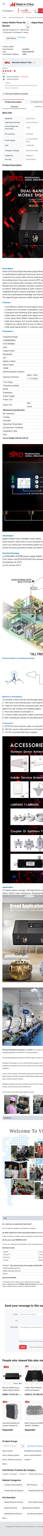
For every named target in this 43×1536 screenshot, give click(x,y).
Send (23, 1347)
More (4, 1518)
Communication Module (13, 1485)
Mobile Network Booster (13, 1513)
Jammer (27, 1459)
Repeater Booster (10, 1508)
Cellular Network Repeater (14, 1490)
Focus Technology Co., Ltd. (30, 1526)
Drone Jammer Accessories (12, 1459)
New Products (7, 1451)
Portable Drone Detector (33, 1451)
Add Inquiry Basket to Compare (16, 93)
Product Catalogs (36, 1446)
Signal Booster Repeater (31, 1508)
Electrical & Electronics (16, 17)
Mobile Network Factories (13, 1502)
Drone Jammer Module (32, 1455)
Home (4, 17)
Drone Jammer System (10, 1455)
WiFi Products (32, 1485)
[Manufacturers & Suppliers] (22, 4)
